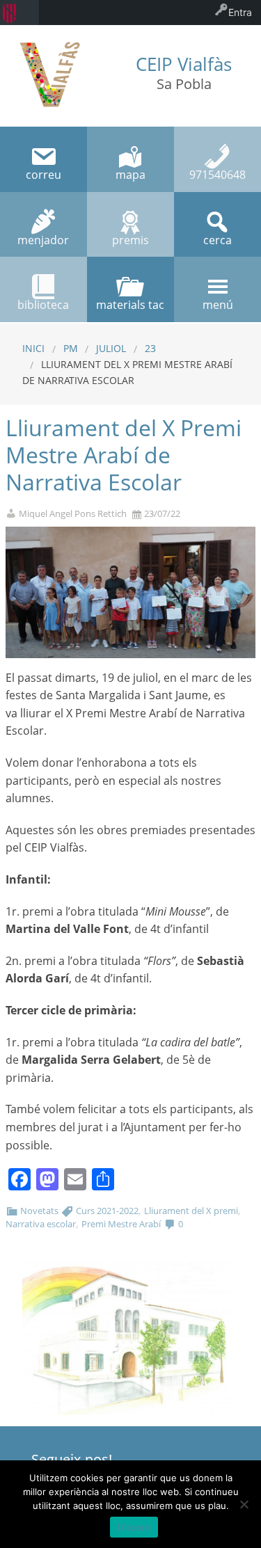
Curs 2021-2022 (107, 1210)
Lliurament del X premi (191, 1210)
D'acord (134, 1527)
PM (70, 348)
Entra (240, 12)
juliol (111, 348)
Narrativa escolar (41, 1224)
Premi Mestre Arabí (121, 1224)
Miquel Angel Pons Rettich (73, 513)
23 (150, 348)
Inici (33, 348)
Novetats (39, 1210)
